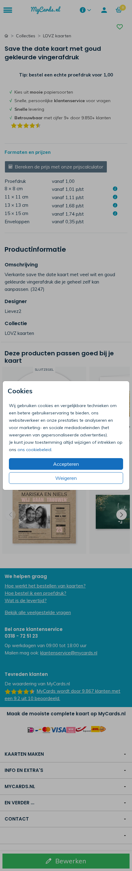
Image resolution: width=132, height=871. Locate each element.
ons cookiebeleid (34, 449)
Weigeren (66, 478)
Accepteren (66, 464)
